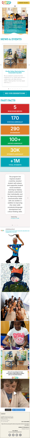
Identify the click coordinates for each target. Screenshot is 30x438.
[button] (1, 22)
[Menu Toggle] (15, 6)
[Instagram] (20, 435)
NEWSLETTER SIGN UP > (24, 427)
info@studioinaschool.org (7, 416)
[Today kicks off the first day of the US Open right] (15, 248)
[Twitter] (13, 435)
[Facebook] (9, 435)
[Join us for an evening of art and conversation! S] (15, 364)
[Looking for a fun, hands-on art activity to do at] (15, 393)
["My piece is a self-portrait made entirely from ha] (15, 277)
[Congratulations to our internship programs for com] (15, 306)
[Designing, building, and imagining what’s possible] (15, 335)
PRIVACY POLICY (25, 428)
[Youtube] (17, 435)
